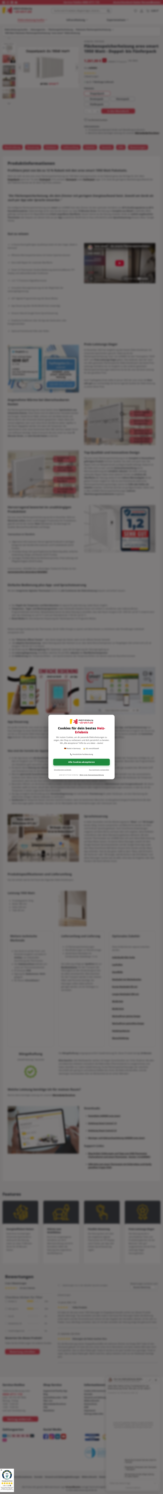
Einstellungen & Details (62, 770)
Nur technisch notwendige (99, 770)
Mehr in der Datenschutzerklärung (92, 775)
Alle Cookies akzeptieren (81, 762)
